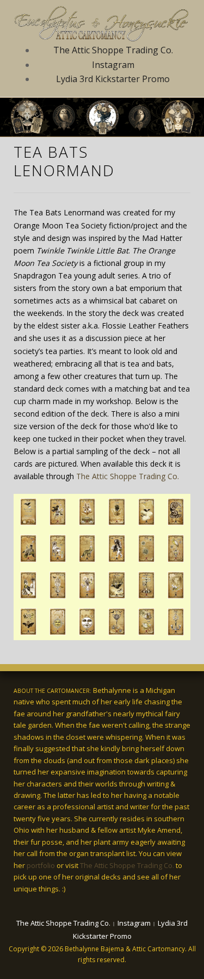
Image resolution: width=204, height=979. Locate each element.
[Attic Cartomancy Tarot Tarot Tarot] (102, 22)
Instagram (113, 65)
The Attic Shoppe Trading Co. (113, 50)
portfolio (41, 865)
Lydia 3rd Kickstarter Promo (113, 79)
